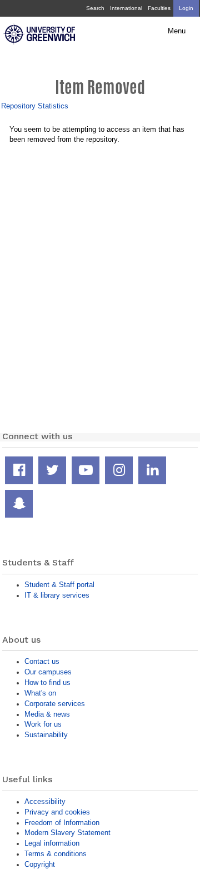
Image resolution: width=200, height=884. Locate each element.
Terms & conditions (55, 854)
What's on (40, 693)
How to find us (47, 682)
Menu (177, 31)
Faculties (159, 8)
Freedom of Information (61, 822)
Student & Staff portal (59, 584)
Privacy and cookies (57, 812)
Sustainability (46, 735)
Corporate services (54, 703)
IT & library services (56, 595)
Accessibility (45, 801)
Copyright (39, 864)
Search (95, 8)
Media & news (47, 714)
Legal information (51, 843)
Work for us (43, 724)
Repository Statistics (34, 106)
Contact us (41, 661)
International (126, 8)
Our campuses (48, 672)
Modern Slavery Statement (67, 832)
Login (186, 8)
